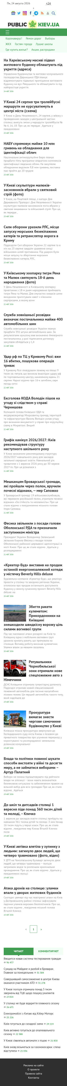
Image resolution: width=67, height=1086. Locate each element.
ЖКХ (8, 44)
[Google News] (13, 13)
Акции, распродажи (43, 50)
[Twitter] (19, 13)
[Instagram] (25, 13)
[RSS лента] (42, 13)
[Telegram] (36, 13)
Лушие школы (44, 44)
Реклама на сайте (33, 1065)
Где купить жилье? (17, 50)
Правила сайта (33, 1073)
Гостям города (23, 44)
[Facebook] (30, 13)
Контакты (33, 1077)
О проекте (33, 1069)
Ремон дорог (33, 39)
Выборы (50, 39)
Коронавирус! (14, 39)
